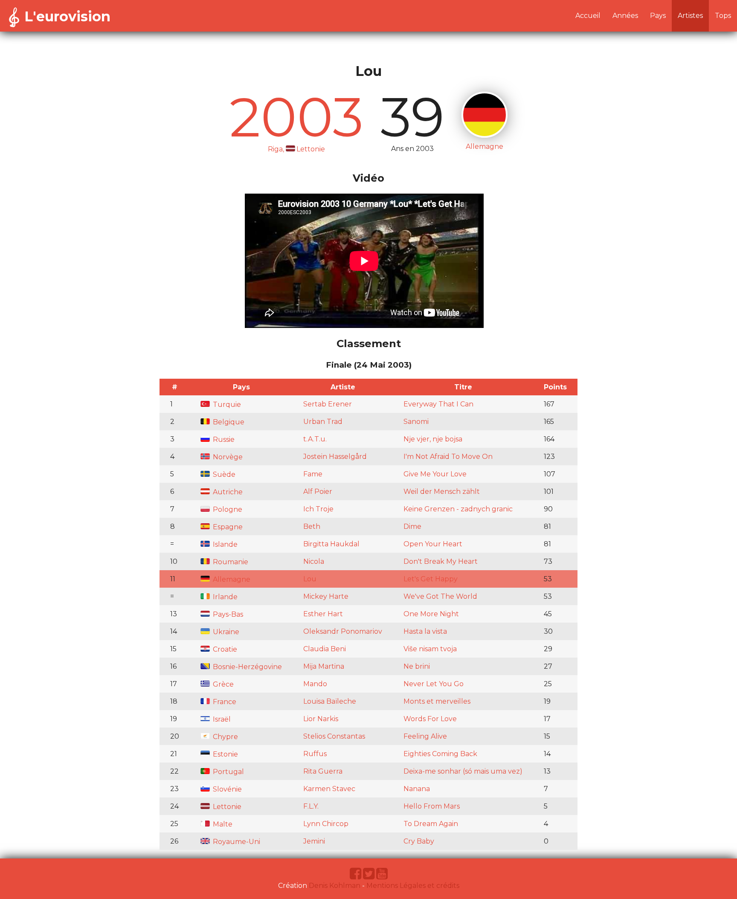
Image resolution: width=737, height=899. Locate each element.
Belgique (227, 422)
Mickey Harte (325, 596)
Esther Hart (323, 614)
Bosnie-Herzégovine (246, 667)
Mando (315, 684)
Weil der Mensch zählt (441, 491)
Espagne (227, 527)
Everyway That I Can (438, 404)
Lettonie (226, 807)
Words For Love (430, 719)
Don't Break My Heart (440, 561)
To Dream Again (430, 824)
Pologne (226, 509)
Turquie (226, 404)
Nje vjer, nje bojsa (432, 439)
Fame (312, 474)
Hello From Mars (431, 806)
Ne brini (416, 666)
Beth (311, 526)
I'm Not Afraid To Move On (448, 456)
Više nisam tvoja (430, 649)
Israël (221, 719)
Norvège (227, 457)
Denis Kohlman (334, 886)
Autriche (227, 492)
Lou (309, 579)
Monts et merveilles (436, 701)
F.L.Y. (311, 806)
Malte (221, 824)
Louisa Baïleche (329, 701)
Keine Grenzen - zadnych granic (458, 509)
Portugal (227, 772)
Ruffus (315, 754)
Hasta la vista (425, 631)
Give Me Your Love (435, 474)
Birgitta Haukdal (331, 544)
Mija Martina (323, 666)
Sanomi (416, 422)
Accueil (588, 16)
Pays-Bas (227, 614)
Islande (224, 544)
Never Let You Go (433, 684)
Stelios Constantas (334, 736)
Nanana (416, 789)
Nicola (313, 561)
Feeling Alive (425, 736)
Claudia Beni (324, 649)
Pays (658, 16)
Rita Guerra (322, 771)
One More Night (431, 614)
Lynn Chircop (325, 824)
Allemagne (230, 579)
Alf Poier (317, 491)
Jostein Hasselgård (335, 456)
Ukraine (225, 632)
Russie (223, 439)
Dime (412, 526)
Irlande (224, 597)
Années (625, 16)
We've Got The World (440, 596)
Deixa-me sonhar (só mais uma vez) (462, 771)
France (223, 702)
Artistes (690, 16)
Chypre (224, 737)
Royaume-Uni (235, 842)
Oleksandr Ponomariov (342, 631)
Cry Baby (418, 841)
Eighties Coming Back (440, 754)
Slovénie (226, 789)
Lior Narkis (320, 719)
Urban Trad (322, 422)
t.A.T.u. (315, 439)
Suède (223, 474)
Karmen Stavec (329, 789)
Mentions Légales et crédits (412, 886)
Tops (723, 16)
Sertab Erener (327, 404)
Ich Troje (318, 509)
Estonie (224, 754)
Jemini (314, 841)
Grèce (222, 684)
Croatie (224, 649)
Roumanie (229, 562)
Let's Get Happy (430, 579)
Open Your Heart (432, 544)
